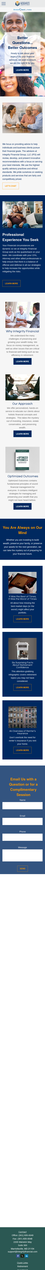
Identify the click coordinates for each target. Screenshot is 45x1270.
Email (22, 815)
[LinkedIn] (26, 1255)
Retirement (22, 1266)
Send (22, 869)
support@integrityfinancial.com (22, 1251)
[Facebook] (18, 1255)
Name (22, 799)
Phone (22, 831)
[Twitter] (22, 1255)
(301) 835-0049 (26, 1235)
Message (22, 847)
